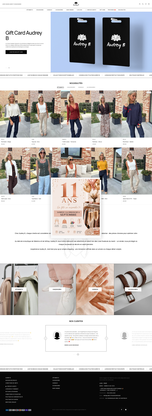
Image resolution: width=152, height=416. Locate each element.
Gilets (3, 196)
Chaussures (39, 9)
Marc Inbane (70, 9)
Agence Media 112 (82, 409)
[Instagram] (126, 409)
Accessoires (59, 9)
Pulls (2, 139)
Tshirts (64, 139)
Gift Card (102, 9)
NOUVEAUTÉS (121, 9)
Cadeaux (49, 9)
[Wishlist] (146, 4)
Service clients (91, 9)
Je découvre (13, 52)
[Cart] (149, 4)
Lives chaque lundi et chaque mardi (11, 4)
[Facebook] (121, 409)
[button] (6, 67)
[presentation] (45, 338)
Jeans (124, 196)
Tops (33, 139)
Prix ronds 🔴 (112, 9)
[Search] (142, 4)
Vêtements (30, 9)
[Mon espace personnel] (139, 4)
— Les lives (79, 9)
